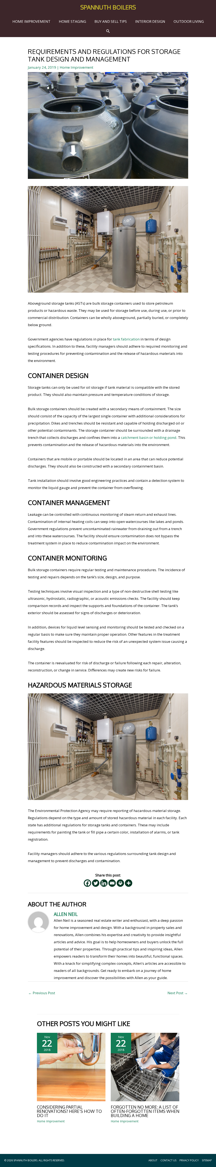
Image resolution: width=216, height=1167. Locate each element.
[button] (108, 31)
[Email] (112, 883)
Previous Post (41, 992)
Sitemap (207, 1160)
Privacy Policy (189, 1160)
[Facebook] (87, 883)
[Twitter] (95, 883)
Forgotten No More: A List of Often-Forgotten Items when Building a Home (145, 1111)
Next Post (177, 992)
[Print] (120, 883)
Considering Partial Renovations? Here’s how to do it (69, 1111)
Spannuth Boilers (108, 7)
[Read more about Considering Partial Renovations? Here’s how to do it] (71, 1066)
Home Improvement (76, 67)
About (152, 1160)
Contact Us (168, 1160)
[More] (128, 883)
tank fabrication (126, 339)
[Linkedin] (104, 883)
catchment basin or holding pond (148, 437)
